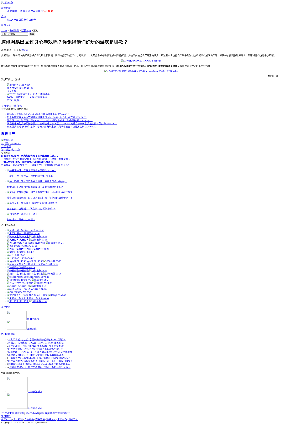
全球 (9, 11)
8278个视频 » (14, 100)
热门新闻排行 (8, 334)
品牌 (3, 16)
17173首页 (6, 413)
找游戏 (28, 413)
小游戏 (35, 413)
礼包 (19, 105)
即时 (7, 143)
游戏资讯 (14, 30)
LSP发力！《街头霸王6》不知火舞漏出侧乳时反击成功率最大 (40, 352)
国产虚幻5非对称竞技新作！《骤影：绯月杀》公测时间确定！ (40, 361)
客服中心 (62, 419)
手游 (20, 11)
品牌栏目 (6, 307)
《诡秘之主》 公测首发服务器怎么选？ (49, 165)
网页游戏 (65, 413)
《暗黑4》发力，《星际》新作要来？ (51, 159)
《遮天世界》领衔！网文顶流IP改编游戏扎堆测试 (27, 162)
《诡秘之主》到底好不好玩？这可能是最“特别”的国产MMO (39, 358)
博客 (52, 413)
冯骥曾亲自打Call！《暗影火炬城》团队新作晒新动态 (36, 355)
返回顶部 (6, 416)
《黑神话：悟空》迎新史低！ (16, 159)
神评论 (24, 50)
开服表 (39, 11)
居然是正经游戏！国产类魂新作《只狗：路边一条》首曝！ (39, 367)
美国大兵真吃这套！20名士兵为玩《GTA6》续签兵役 (36, 342)
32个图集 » (12, 91)
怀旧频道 (48, 11)
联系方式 (51, 419)
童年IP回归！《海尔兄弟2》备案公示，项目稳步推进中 (37, 346)
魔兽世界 (8, 134)
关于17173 (6, 419)
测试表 (31, 11)
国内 (14, 11)
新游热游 (6, 8)
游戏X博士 (12, 19)
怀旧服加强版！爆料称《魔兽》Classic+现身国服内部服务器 (39, 364)
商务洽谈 (40, 419)
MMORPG (15, 143)
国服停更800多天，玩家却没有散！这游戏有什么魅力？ (30, 156)
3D (2, 143)
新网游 (20, 413)
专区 (8, 105)
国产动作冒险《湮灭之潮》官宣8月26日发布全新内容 (35, 349)
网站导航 (73, 419)
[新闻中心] (7, 2)
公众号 (32, 19)
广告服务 (29, 419)
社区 (42, 413)
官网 (3, 105)
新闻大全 (6, 25)
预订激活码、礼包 (10, 149)
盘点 (25, 11)
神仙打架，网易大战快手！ (15, 165)
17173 (4, 30)
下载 (14, 105)
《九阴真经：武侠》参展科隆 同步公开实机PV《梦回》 (37, 339)
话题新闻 (26, 30)
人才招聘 (18, 419)
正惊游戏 (23, 19)
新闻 (14, 413)
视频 (47, 413)
